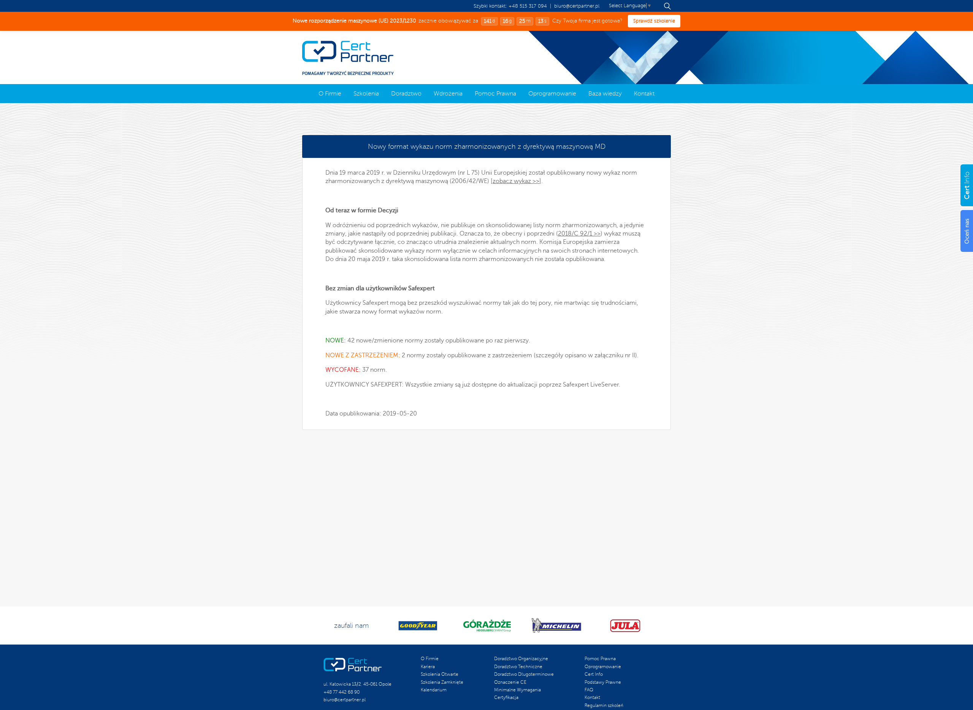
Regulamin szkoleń (604, 705)
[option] (417, 626)
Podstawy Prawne (603, 682)
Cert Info (486, 146)
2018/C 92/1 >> (579, 233)
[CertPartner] (348, 58)
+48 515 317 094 (528, 6)
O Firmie (330, 93)
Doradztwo (406, 93)
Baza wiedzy (605, 93)
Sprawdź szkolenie (654, 21)
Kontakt (644, 93)
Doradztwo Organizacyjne (521, 658)
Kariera (428, 666)
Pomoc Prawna (495, 93)
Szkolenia (366, 93)
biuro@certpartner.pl (576, 6)
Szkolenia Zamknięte (442, 682)
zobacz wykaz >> (516, 181)
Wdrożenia (448, 93)
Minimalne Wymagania (517, 690)
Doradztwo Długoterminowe (524, 674)
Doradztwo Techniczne (518, 666)
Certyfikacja (506, 697)
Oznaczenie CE (510, 682)
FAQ (589, 690)
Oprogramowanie (552, 93)
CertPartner (352, 665)
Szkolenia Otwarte (439, 674)
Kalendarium (434, 690)
